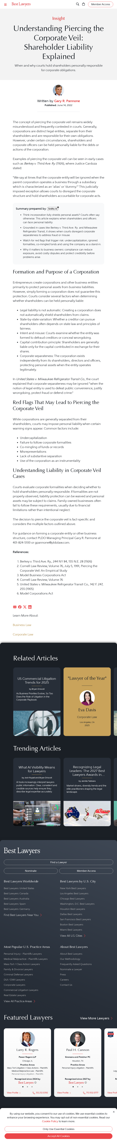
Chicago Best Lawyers (72, 898)
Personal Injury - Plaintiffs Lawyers (23, 953)
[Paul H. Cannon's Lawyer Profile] (77, 1043)
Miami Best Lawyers (71, 929)
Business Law (22, 625)
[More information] (35, 1082)
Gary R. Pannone (67, 101)
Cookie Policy (50, 1121)
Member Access (86, 870)
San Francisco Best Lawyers (75, 919)
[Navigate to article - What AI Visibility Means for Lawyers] (36, 792)
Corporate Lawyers (14, 984)
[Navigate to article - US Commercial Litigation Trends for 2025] (36, 701)
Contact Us (66, 984)
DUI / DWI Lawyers (14, 979)
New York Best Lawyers (73, 888)
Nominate (31, 870)
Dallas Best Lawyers (71, 914)
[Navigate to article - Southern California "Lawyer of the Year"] (87, 701)
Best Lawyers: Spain (15, 903)
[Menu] (5, 4)
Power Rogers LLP (27, 1057)
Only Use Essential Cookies (58, 1129)
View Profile (12, 1092)
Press (63, 974)
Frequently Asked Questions (76, 964)
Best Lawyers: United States (19, 888)
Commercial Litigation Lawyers (21, 990)
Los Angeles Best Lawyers (74, 893)
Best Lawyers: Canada (16, 893)
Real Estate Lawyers (15, 995)
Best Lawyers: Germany (17, 909)
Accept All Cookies (59, 1136)
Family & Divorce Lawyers (18, 969)
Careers (64, 979)
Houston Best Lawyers (72, 909)
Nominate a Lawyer (71, 969)
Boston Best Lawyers (71, 924)
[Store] (83, 4)
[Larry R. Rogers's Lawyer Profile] (27, 1043)
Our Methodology (70, 959)
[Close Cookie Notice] (113, 1111)
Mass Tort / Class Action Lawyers (22, 964)
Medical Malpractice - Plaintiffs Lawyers (26, 959)
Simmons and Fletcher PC (77, 1057)
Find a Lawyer (58, 862)
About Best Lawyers (71, 953)
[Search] (77, 4)
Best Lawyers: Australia (16, 898)
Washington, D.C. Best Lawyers (77, 903)
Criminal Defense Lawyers (18, 974)
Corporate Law (23, 634)
